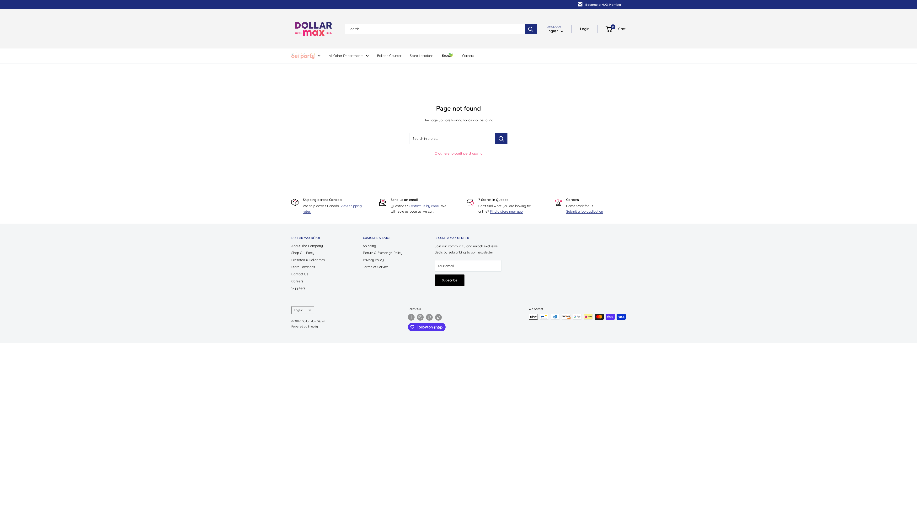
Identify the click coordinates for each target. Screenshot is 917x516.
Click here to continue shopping (459, 153)
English (299, 310)
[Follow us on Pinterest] (429, 317)
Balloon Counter (389, 56)
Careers (468, 56)
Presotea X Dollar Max (308, 260)
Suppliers (298, 288)
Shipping (369, 246)
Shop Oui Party (302, 253)
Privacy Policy (373, 260)
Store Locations (421, 56)
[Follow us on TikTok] (438, 317)
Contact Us (299, 274)
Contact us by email (424, 206)
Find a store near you (506, 211)
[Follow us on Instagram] (420, 317)
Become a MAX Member (603, 4)
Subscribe (449, 280)
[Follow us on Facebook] (411, 317)
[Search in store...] (501, 138)
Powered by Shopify (304, 326)
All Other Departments (346, 56)
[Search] (531, 29)
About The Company (307, 246)
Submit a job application (584, 211)
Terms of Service (376, 267)
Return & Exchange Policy (382, 253)
